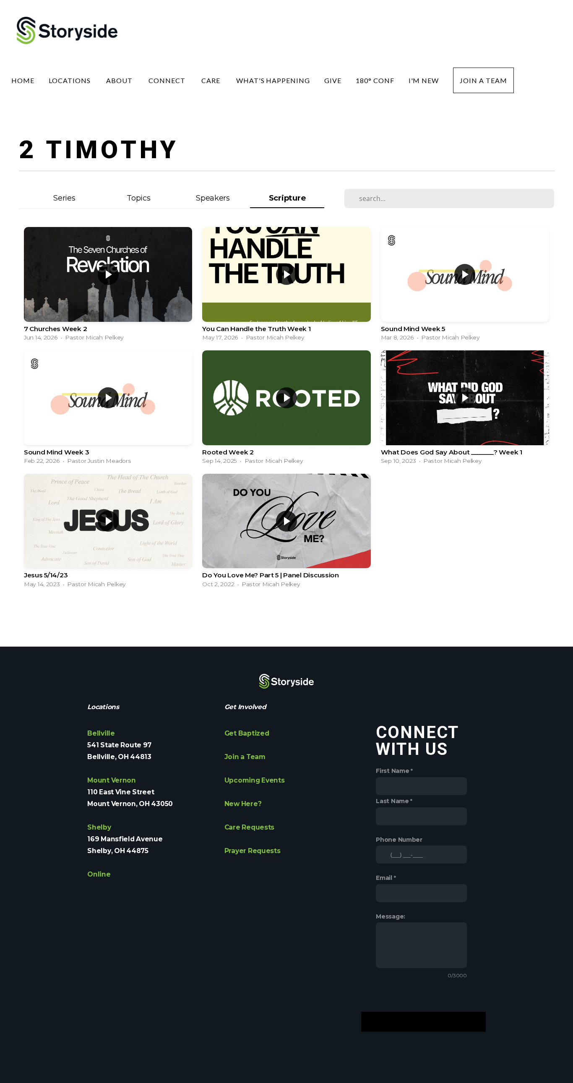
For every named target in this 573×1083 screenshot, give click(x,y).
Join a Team (483, 80)
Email (384, 877)
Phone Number (399, 839)
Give (332, 80)
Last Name (392, 801)
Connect (167, 80)
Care (211, 80)
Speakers (213, 198)
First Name (392, 770)
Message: (390, 916)
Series (64, 198)
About (120, 80)
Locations (70, 80)
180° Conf (375, 80)
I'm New (424, 80)
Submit (423, 1022)
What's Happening (273, 80)
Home (22, 80)
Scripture (287, 198)
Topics (138, 198)
